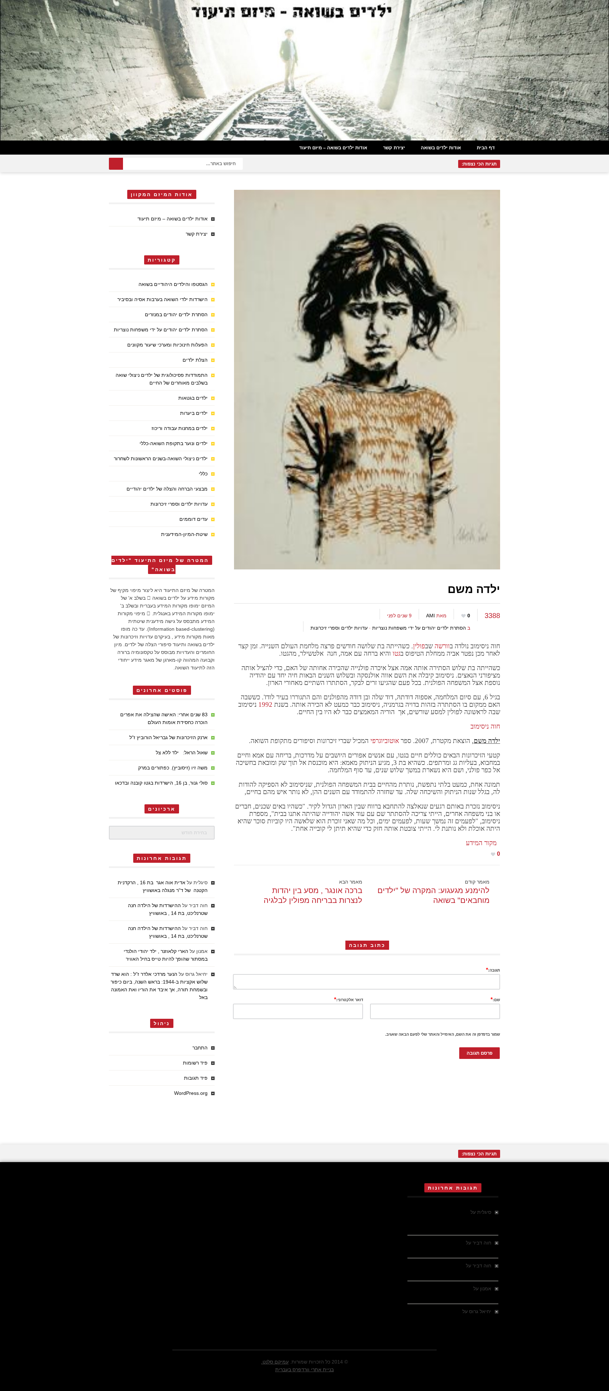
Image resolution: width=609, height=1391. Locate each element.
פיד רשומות (195, 1063)
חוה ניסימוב (485, 726)
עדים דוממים (193, 519)
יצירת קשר (394, 147)
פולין (419, 646)
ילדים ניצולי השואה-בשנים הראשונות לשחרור (161, 458)
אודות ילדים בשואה (441, 147)
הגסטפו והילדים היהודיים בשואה (173, 284)
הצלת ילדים (195, 360)
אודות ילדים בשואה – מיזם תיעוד (333, 147)
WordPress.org (191, 1093)
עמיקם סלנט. (275, 1362)
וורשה (442, 646)
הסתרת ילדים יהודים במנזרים (176, 314)
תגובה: (493, 970)
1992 (265, 704)
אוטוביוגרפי (384, 740)
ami (430, 615)
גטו (396, 653)
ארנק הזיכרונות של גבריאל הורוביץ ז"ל (168, 737)
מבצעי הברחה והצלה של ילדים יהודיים (167, 489)
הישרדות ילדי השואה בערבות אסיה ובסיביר (162, 299)
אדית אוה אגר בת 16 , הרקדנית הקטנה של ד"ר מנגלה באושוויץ (456, 1219)
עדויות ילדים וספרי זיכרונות (339, 628)
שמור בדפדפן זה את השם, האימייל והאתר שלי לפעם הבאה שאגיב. (442, 1034)
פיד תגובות (196, 1078)
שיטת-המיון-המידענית (184, 534)
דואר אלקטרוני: (348, 999)
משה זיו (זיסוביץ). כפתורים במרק (173, 768)
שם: (495, 999)
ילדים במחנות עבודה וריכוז (180, 428)
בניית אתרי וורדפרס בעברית (304, 1369)
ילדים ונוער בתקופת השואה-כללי (174, 443)
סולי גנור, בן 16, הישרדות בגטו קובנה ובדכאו (161, 783)
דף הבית (486, 147)
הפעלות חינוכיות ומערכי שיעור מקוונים (167, 345)
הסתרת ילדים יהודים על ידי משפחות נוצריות (419, 628)
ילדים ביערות (194, 413)
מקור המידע (483, 843)
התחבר (200, 1047)
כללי (203, 473)
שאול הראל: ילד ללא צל (182, 752)
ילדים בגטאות (193, 398)
